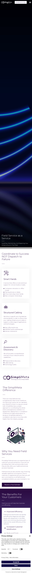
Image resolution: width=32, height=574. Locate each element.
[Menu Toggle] (30, 2)
